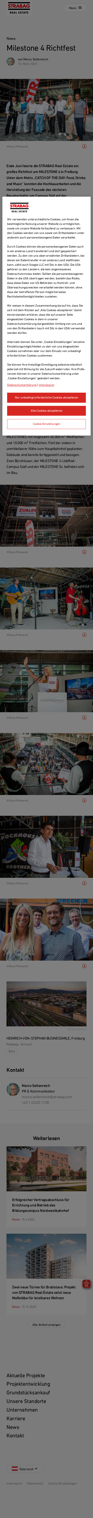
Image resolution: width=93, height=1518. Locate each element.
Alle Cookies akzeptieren (47, 410)
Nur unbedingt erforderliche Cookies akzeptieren (46, 397)
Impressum (46, 385)
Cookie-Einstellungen (46, 424)
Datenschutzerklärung (22, 385)
